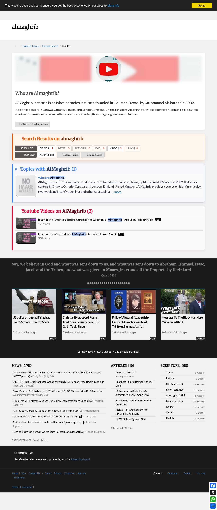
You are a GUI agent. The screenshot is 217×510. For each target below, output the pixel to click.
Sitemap (82, 473)
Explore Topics (31, 46)
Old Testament (174, 384)
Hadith (170, 418)
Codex (169, 406)
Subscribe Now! (80, 459)
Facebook (171, 473)
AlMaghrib (58, 169)
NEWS (22, 366)
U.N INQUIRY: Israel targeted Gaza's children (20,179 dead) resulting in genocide (58, 381)
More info (113, 5)
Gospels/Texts (174, 400)
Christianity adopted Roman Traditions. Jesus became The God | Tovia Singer (73, 322)
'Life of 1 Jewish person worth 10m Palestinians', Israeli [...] (48, 431)
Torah (169, 372)
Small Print (19, 477)
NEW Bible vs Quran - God (131, 419)
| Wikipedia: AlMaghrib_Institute (33, 124)
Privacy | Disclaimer (64, 473)
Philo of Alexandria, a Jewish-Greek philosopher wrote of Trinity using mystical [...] (123, 322)
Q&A (23, 473)
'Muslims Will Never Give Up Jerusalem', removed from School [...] (53, 400)
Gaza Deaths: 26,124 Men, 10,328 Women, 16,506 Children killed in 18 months (57, 391)
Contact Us (34, 473)
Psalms (170, 378)
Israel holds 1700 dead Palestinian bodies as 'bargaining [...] (48, 416)
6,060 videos (104, 351)
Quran (169, 412)
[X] (213, 492)
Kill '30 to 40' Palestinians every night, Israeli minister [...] (47, 410)
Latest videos (85, 351)
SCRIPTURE (174, 366)
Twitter (186, 473)
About (15, 473)
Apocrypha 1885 (175, 395)
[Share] (213, 506)
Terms (48, 473)
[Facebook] (213, 485)
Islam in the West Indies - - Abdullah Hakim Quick (77, 234)
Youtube (200, 473)
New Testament (175, 389)
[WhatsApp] (213, 499)
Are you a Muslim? (126, 372)
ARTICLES (122, 366)
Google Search (50, 46)
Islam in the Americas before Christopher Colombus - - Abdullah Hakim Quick (95, 220)
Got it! (202, 5)
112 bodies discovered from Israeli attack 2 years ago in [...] (48, 422)
